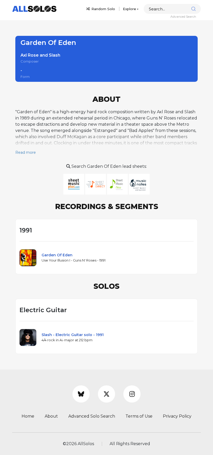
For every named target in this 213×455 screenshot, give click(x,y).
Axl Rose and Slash (40, 55)
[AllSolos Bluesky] (81, 394)
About (51, 416)
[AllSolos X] (106, 394)
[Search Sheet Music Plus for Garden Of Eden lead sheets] (74, 184)
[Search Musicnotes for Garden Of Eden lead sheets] (139, 184)
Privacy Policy (177, 416)
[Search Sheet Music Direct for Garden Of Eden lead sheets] (96, 184)
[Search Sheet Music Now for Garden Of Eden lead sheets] (118, 184)
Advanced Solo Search (91, 416)
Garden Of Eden (57, 255)
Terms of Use (138, 416)
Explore (129, 9)
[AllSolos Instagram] (132, 394)
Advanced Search (183, 16)
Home (28, 416)
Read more (25, 152)
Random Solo (102, 9)
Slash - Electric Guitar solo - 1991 (73, 334)
